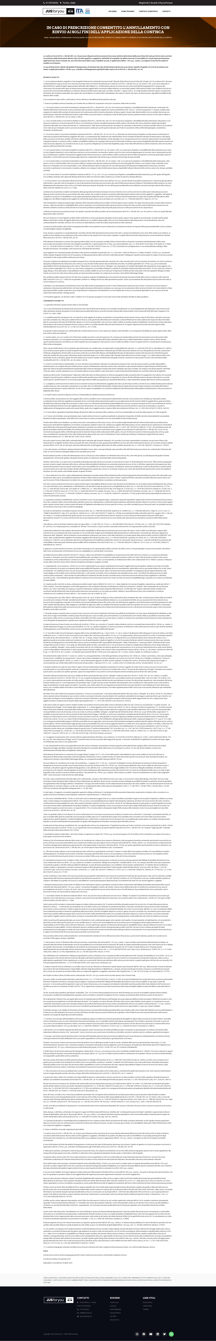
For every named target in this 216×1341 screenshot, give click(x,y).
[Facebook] (143, 1334)
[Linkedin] (157, 1334)
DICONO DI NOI (130, 1280)
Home (46, 37)
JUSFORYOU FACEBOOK (161, 1280)
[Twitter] (164, 1334)
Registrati (144, 2)
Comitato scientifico (148, 11)
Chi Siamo (112, 11)
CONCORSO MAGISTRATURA (68, 1278)
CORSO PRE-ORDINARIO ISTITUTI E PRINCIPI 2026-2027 (142, 1278)
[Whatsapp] (171, 1334)
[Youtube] (150, 1334)
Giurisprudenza (55, 37)
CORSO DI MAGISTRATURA (88, 1278)
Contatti (166, 11)
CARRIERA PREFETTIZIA (79, 1280)
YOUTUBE (46, 1282)
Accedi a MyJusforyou (162, 2)
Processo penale (79, 37)
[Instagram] (137, 1334)
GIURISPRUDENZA (118, 1280)
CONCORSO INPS (95, 1280)
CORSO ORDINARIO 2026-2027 (110, 1278)
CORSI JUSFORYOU (50, 1278)
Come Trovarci (127, 11)
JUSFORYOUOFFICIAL (144, 1280)
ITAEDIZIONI (106, 1280)
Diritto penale (66, 37)
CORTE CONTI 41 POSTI (61, 1280)
